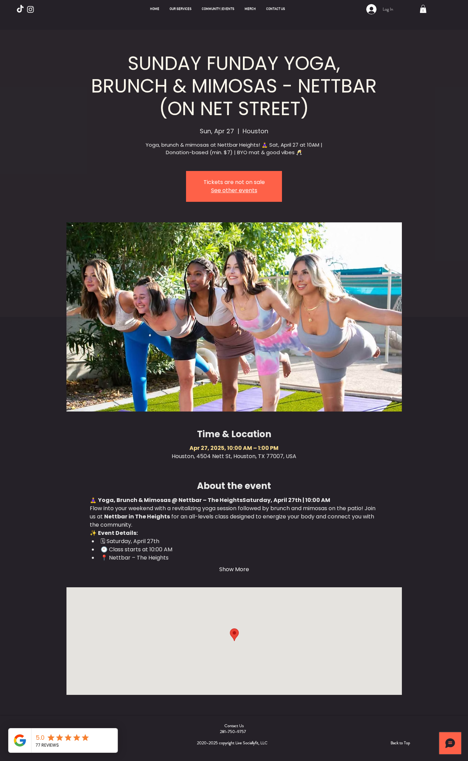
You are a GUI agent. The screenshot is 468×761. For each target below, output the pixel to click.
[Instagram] (30, 9)
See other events (234, 190)
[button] (180, 9)
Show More (234, 569)
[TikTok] (20, 9)
